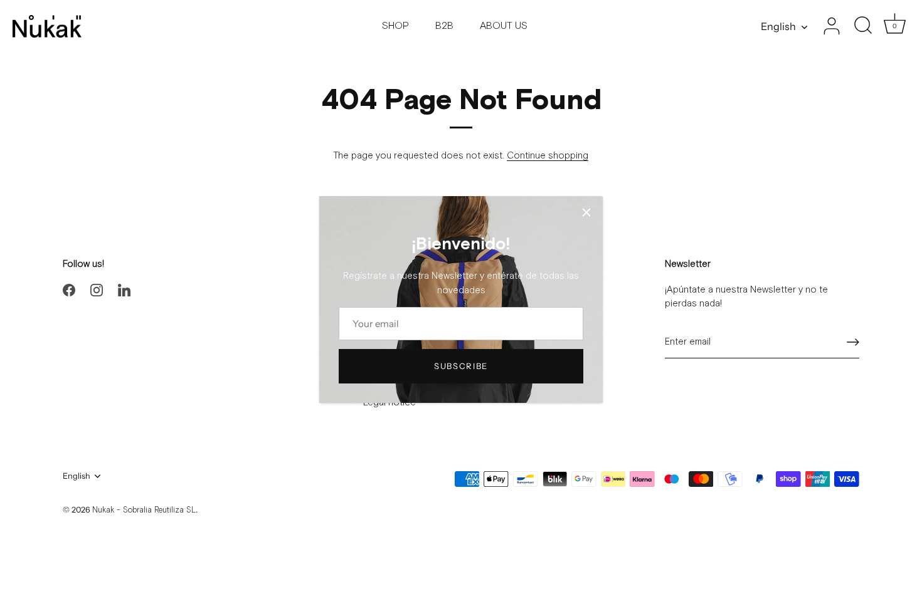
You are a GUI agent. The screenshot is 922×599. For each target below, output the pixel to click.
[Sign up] (853, 342)
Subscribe (461, 366)
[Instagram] (96, 289)
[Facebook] (69, 289)
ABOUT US (503, 26)
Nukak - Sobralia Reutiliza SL (144, 510)
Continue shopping (547, 155)
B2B (444, 26)
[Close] (586, 212)
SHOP (395, 26)
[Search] (863, 26)
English (778, 26)
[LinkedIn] (124, 289)
